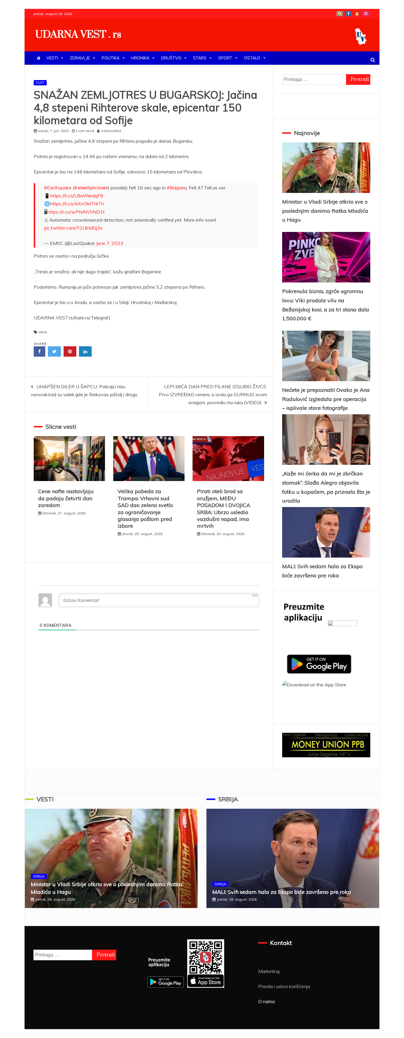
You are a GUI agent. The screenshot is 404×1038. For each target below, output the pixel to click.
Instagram (366, 13)
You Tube (357, 13)
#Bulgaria (177, 188)
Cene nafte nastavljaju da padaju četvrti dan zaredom (66, 498)
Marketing (268, 971)
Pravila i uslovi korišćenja (284, 986)
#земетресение (91, 188)
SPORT (225, 58)
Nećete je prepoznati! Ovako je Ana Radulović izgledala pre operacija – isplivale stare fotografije (326, 398)
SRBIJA (39, 876)
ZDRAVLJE (80, 58)
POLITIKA (110, 58)
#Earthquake (58, 188)
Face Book (348, 13)
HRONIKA (140, 58)
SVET (40, 82)
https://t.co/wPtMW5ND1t (76, 212)
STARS (199, 58)
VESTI (52, 58)
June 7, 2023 (109, 243)
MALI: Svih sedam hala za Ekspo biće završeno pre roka (281, 891)
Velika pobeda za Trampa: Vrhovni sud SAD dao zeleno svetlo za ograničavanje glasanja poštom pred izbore (145, 508)
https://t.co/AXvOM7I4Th (77, 204)
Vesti (42, 332)
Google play (339, 13)
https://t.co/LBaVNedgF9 (76, 196)
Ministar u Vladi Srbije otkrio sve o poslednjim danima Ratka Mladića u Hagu (325, 210)
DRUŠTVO (171, 58)
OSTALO (252, 58)
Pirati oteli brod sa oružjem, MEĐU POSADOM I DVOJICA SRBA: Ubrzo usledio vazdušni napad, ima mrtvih (223, 508)
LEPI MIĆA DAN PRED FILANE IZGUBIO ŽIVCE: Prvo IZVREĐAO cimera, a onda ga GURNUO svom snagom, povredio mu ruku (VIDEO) (213, 394)
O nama (266, 1001)
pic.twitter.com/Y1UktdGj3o (73, 228)
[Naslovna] (38, 58)
